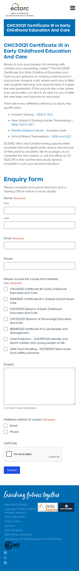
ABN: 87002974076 (16, 504)
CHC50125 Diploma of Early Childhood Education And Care (36, 310)
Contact (10, 525)
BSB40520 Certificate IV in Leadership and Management (39, 330)
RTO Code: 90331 (15, 516)
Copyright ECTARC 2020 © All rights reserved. (20, 511)
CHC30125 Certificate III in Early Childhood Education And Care (38, 290)
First (6, 203)
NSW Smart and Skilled (18, 534)
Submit (12, 470)
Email (13, 425)
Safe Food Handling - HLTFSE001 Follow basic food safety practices (40, 350)
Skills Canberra (14, 530)
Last (6, 218)
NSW (40, 114)
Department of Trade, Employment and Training (33, 539)
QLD (49, 114)
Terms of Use (12, 521)
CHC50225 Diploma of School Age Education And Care (40, 320)
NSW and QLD (61, 136)
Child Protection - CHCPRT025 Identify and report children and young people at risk (39, 340)
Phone (14, 431)
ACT (31, 124)
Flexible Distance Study (28, 130)
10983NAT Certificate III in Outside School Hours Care (42, 300)
